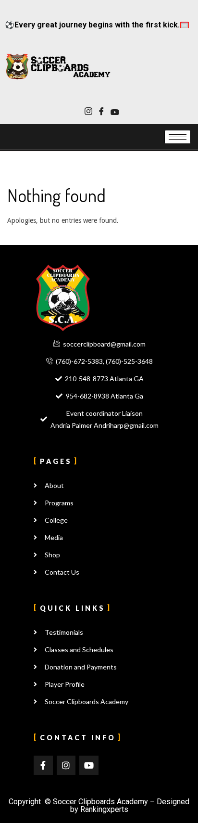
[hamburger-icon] (177, 137)
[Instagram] (88, 112)
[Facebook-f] (43, 765)
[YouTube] (114, 112)
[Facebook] (101, 112)
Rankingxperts (104, 809)
